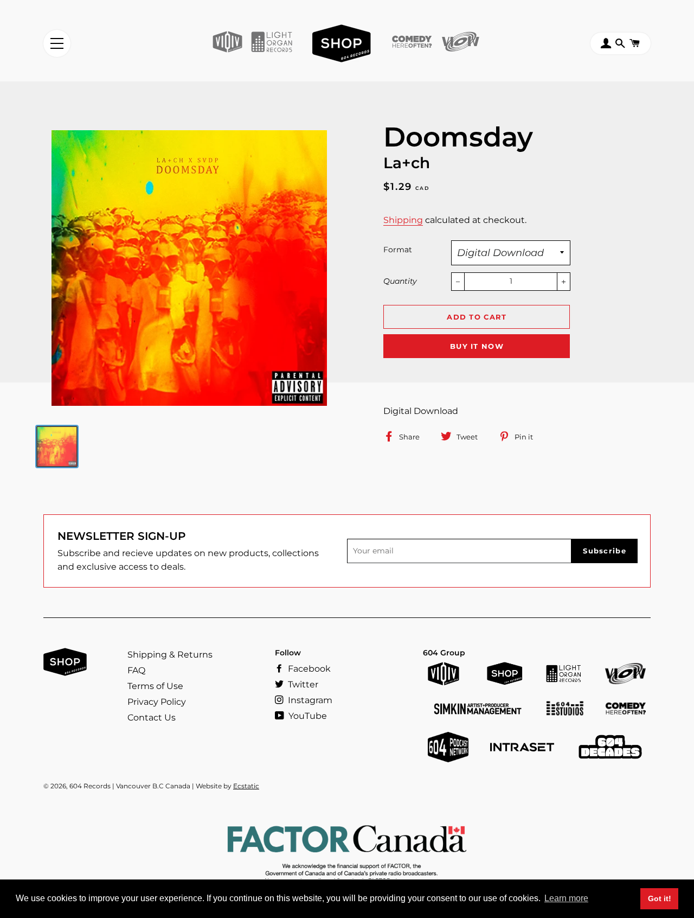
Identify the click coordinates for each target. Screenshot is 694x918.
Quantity (400, 281)
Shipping (403, 220)
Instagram (309, 700)
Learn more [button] (566, 898)
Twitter (302, 684)
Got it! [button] (659, 898)
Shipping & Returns (170, 654)
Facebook (308, 669)
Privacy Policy (156, 702)
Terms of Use (155, 686)
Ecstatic (246, 786)
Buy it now (477, 346)
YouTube (306, 716)
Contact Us (151, 717)
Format (397, 249)
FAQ (136, 670)
